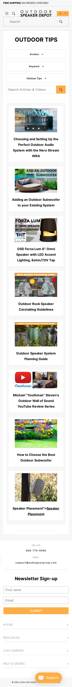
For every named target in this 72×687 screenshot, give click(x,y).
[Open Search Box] (13, 13)
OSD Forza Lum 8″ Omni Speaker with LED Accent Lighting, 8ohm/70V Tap (36, 254)
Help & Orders (14, 663)
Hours (8, 624)
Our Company (13, 650)
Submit (36, 611)
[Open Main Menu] (6, 13)
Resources (11, 637)
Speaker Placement (28, 508)
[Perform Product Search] (61, 21)
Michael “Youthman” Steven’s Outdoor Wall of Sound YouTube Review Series (36, 400)
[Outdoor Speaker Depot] (36, 13)
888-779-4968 (36, 550)
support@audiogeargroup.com (36, 562)
